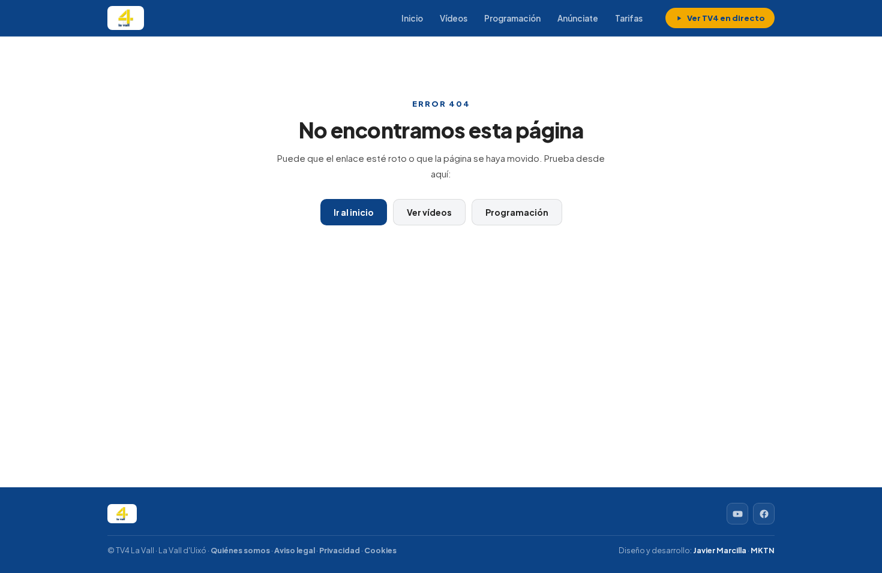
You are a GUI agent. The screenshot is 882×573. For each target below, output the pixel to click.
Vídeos (453, 18)
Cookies (380, 550)
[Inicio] (125, 18)
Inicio (412, 18)
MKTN (763, 550)
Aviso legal (294, 550)
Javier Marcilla (719, 550)
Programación (512, 18)
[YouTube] (737, 513)
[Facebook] (764, 513)
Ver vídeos (429, 212)
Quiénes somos (240, 550)
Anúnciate (577, 18)
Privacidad (339, 550)
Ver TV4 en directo (726, 18)
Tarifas (629, 18)
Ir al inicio (354, 212)
